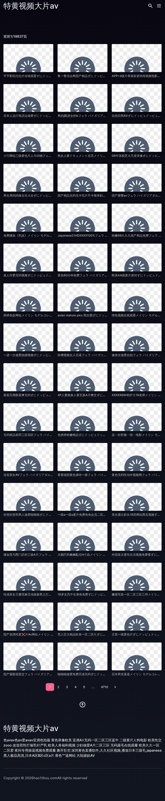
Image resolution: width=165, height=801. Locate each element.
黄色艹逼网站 (65, 755)
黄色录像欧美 (61, 740)
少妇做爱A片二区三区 (93, 745)
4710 (104, 687)
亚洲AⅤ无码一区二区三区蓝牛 (96, 740)
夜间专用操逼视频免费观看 (35, 750)
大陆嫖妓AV (85, 755)
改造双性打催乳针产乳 (30, 745)
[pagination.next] (115, 687)
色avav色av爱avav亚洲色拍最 (26, 740)
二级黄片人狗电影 (133, 740)
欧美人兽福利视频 (61, 745)
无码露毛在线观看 (124, 745)
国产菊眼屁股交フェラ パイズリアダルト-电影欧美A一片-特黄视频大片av (53, 674)
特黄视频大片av (30, 5)
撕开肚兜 (63, 750)
